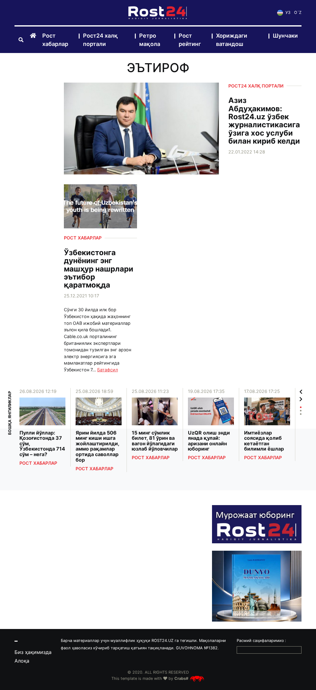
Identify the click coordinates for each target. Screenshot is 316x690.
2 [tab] (300, 410)
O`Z (297, 12)
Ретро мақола (149, 39)
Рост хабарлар (55, 39)
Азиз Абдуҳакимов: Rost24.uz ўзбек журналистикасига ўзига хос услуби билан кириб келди (264, 120)
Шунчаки (285, 35)
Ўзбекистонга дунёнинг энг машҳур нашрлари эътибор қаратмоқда (98, 269)
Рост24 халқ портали (100, 39)
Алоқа (22, 661)
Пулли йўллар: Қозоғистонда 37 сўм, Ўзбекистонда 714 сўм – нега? (42, 443)
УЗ (287, 12)
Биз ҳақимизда (33, 652)
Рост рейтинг (190, 39)
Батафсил (107, 369)
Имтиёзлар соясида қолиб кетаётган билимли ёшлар (264, 441)
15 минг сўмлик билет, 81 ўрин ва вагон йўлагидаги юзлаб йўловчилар (155, 441)
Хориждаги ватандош (231, 39)
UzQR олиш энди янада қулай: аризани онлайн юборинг (209, 441)
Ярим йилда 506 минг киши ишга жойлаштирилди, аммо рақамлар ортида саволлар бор (97, 446)
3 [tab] (300, 414)
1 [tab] (300, 407)
